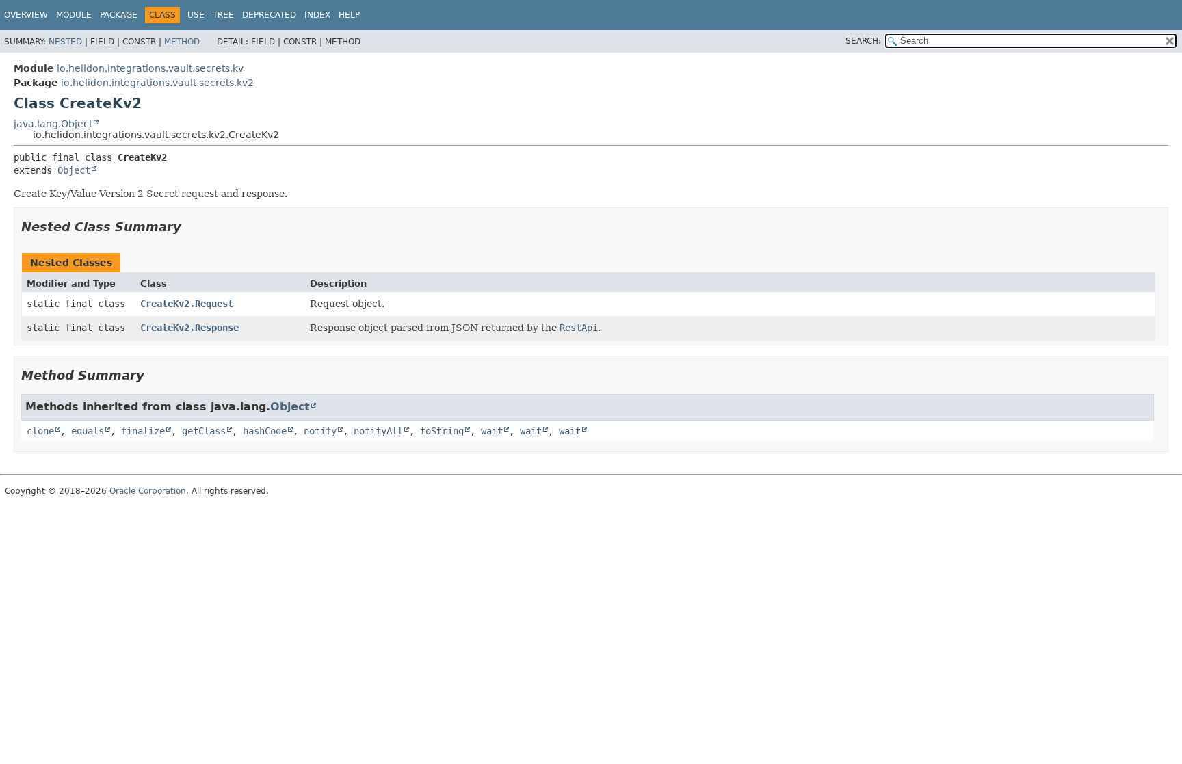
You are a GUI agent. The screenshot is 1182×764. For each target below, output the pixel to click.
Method (182, 42)
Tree (223, 15)
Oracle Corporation (147, 491)
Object (73, 170)
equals (87, 430)
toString (442, 430)
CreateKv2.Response (189, 327)
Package (118, 15)
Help (349, 15)
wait (492, 430)
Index (317, 15)
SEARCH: (863, 41)
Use (196, 15)
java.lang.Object (53, 123)
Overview (26, 15)
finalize (143, 430)
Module (74, 15)
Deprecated (269, 15)
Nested (65, 42)
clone (40, 430)
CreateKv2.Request (186, 303)
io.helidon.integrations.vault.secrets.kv (150, 68)
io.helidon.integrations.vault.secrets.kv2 (157, 82)
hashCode (265, 430)
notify (320, 430)
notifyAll (378, 430)
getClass (204, 430)
